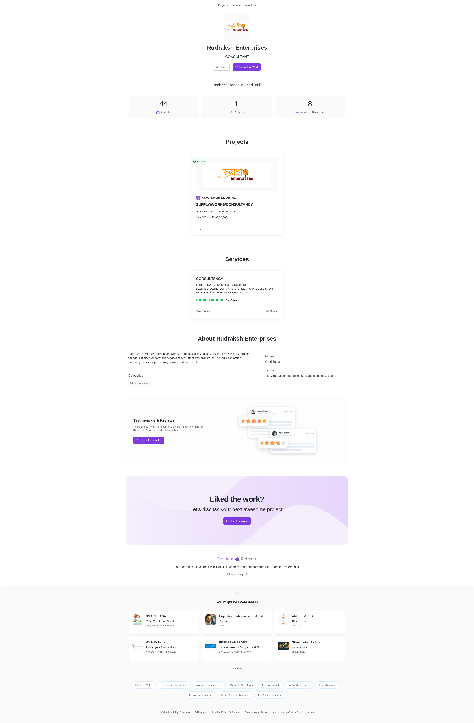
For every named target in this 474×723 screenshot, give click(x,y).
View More (237, 668)
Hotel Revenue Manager (235, 695)
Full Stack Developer (270, 695)
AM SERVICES (302, 616)
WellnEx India (155, 642)
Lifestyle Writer (143, 685)
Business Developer (201, 695)
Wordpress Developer (208, 685)
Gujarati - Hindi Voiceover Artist (241, 616)
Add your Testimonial (148, 440)
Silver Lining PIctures (307, 642)
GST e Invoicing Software (175, 712)
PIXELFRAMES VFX (233, 642)
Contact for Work (248, 67)
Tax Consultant (270, 685)
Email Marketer (328, 685)
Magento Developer (241, 685)
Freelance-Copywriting (174, 685)
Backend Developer (299, 685)
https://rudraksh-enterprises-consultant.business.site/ (299, 375)
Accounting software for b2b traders (293, 712)
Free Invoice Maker (255, 712)
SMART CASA (156, 616)
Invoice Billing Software (225, 712)
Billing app (201, 712)
